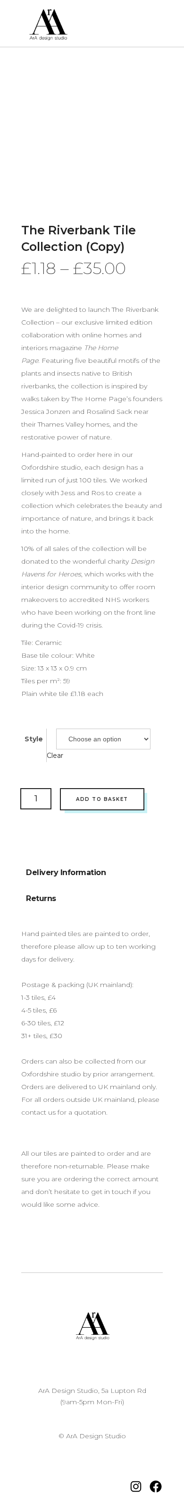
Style (34, 739)
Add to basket (102, 799)
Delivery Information (66, 872)
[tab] (65, 870)
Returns (41, 898)
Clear (55, 755)
